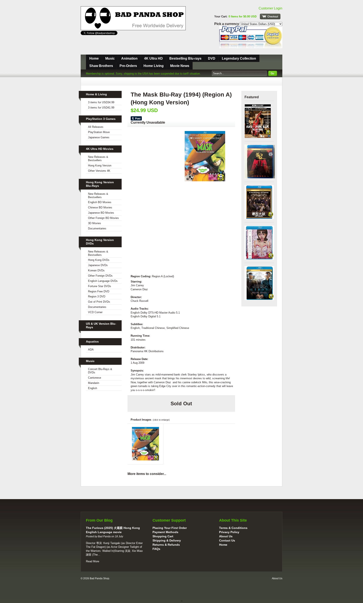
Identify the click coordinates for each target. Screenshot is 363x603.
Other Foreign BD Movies (103, 218)
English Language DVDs (103, 281)
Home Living (153, 66)
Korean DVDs (96, 270)
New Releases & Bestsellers (98, 158)
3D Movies (94, 223)
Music (110, 58)
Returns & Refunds (166, 544)
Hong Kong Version (99, 165)
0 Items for (242, 16)
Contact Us (227, 540)
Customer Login (270, 8)
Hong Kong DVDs (98, 260)
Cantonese (94, 377)
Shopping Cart (163, 536)
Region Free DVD (98, 291)
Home (94, 58)
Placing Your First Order (170, 528)
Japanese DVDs (98, 265)
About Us (226, 536)
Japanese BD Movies (101, 212)
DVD (211, 58)
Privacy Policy (229, 532)
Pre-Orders (128, 66)
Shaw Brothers (101, 66)
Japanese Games (98, 137)
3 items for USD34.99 (101, 102)
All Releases (95, 126)
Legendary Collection (239, 58)
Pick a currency (227, 24)
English (92, 388)
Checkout (270, 16)
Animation (129, 58)
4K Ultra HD (153, 58)
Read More (92, 561)
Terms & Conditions (233, 528)
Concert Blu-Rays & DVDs (100, 371)
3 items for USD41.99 (101, 107)
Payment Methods (165, 532)
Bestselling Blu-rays (185, 58)
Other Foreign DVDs (100, 275)
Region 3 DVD (96, 296)
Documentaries (97, 228)
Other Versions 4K (99, 170)
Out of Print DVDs (99, 301)
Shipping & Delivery (167, 540)
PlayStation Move (99, 132)
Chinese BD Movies (100, 207)
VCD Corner (95, 312)
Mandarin (93, 383)
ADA (91, 349)
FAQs (156, 549)
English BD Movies (99, 202)
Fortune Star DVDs (99, 286)
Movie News (179, 66)
